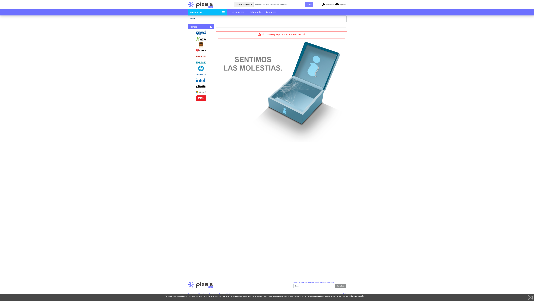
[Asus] (201, 86)
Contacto (271, 12)
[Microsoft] (201, 92)
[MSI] (201, 51)
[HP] (201, 68)
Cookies (229, 294)
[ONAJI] (201, 45)
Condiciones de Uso (216, 294)
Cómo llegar (202, 294)
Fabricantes (256, 12)
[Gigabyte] (201, 74)
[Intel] (201, 80)
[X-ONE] (201, 39)
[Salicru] (201, 57)
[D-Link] (201, 62)
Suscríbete (340, 286)
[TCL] (201, 98)
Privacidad (191, 294)
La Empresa (238, 12)
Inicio (192, 19)
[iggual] (201, 32)
